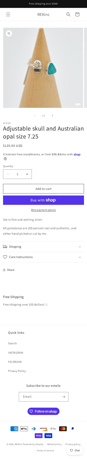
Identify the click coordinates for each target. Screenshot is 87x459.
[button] (8, 14)
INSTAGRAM (15, 352)
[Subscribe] (63, 397)
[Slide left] (34, 115)
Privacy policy (72, 444)
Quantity (8, 166)
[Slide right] (52, 115)
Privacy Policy (17, 371)
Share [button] (11, 270)
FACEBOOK (15, 362)
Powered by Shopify (33, 444)
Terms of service (45, 450)
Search (12, 343)
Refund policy (54, 444)
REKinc (18, 444)
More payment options (43, 209)
